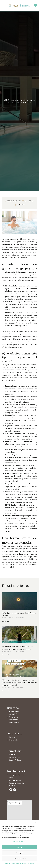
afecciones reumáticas (15, 299)
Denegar (19, 853)
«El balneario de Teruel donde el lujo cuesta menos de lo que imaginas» (17, 647)
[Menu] (3, 5)
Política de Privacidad (21, 863)
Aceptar (19, 847)
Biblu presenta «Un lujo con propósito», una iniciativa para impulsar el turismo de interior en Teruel (19, 682)
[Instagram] (14, 789)
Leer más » (5, 621)
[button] (36, 822)
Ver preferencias (20, 858)
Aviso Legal (31, 863)
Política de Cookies (10, 863)
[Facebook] (10, 789)
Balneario (21, 205)
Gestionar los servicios (19, 841)
